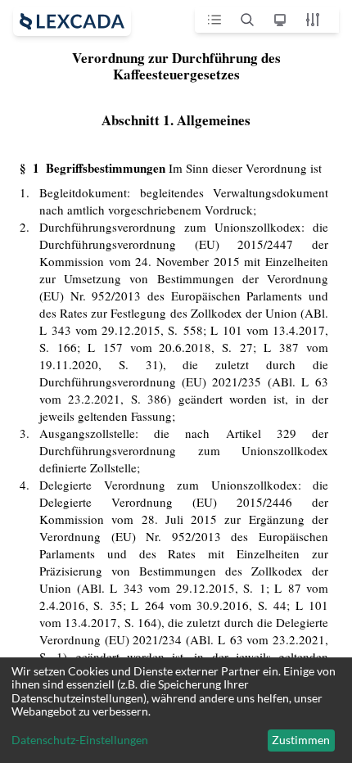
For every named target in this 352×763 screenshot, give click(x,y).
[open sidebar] (72, 21)
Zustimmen (301, 740)
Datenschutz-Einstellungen (79, 740)
